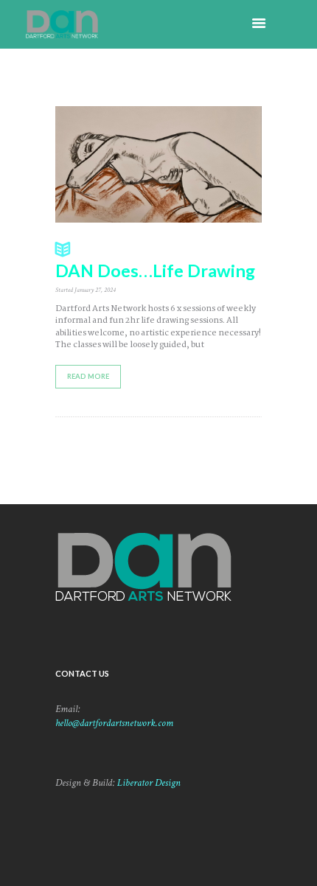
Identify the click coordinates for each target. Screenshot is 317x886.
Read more (88, 376)
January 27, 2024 (95, 289)
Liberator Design (149, 782)
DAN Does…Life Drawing (155, 270)
